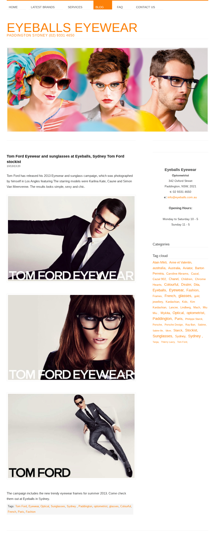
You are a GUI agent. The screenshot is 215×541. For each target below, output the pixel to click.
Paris (21, 511)
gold (196, 296)
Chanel (173, 279)
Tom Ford (21, 506)
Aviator (187, 268)
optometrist (101, 506)
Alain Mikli (159, 262)
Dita (196, 284)
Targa (156, 342)
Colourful (125, 506)
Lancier (173, 307)
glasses (114, 506)
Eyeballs (159, 290)
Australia (174, 268)
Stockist (191, 330)
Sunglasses (58, 506)
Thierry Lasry (168, 342)
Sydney (72, 506)
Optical (45, 506)
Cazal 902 (159, 279)
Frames (157, 296)
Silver (168, 330)
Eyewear (34, 506)
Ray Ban (190, 324)
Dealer (186, 284)
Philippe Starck (193, 319)
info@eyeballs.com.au (182, 197)
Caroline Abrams (177, 273)
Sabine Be (158, 330)
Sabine (202, 324)
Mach (196, 307)
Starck (177, 330)
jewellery (158, 301)
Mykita (165, 313)
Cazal (195, 273)
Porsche (157, 324)
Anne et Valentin (180, 262)
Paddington (85, 506)
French (12, 511)
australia (159, 268)
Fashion (30, 511)
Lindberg (185, 307)
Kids (184, 301)
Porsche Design (174, 324)
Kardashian (172, 301)
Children (186, 279)
